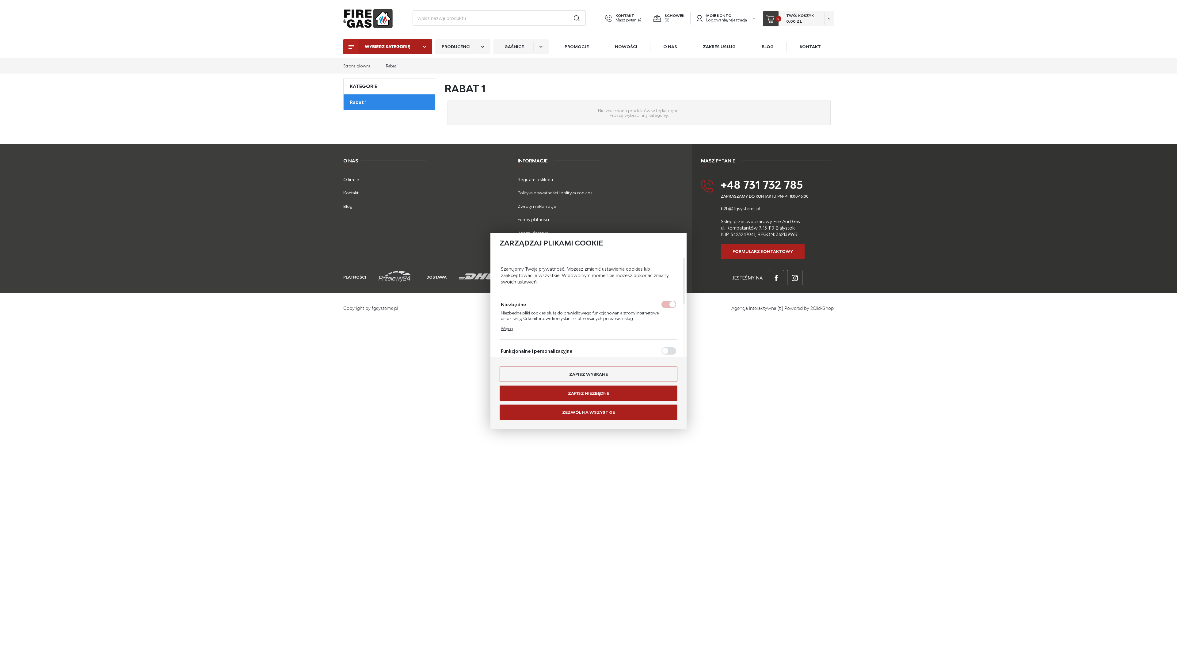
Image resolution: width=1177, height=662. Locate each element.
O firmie (351, 179)
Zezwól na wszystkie (588, 412)
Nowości (626, 46)
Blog (768, 46)
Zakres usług (719, 46)
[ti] (780, 308)
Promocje (577, 46)
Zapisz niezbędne (588, 393)
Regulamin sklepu (535, 179)
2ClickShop (822, 308)
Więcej (507, 328)
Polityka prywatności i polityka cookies (555, 192)
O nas (670, 46)
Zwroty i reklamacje (537, 206)
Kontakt (810, 46)
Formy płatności (533, 219)
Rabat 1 (358, 102)
